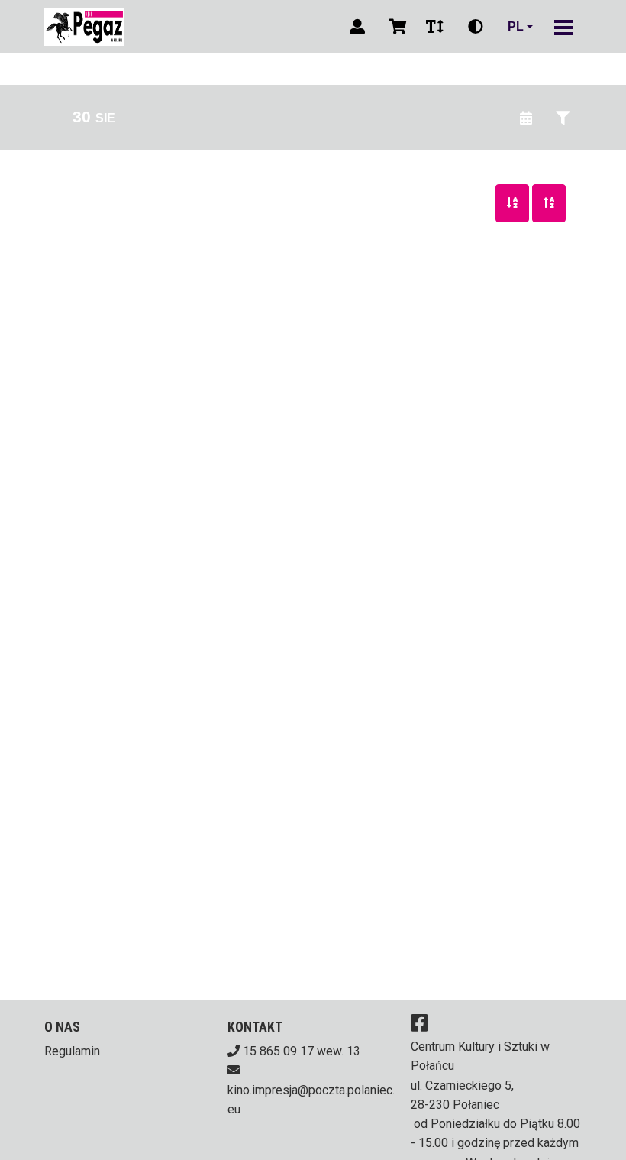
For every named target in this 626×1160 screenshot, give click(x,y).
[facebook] (419, 1022)
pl (516, 26)
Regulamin (72, 1051)
